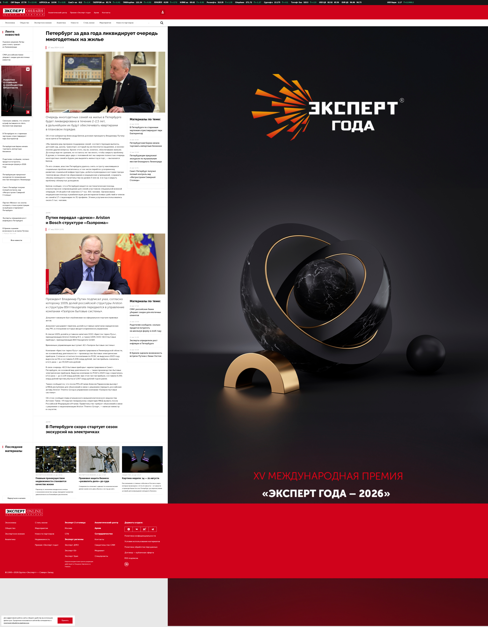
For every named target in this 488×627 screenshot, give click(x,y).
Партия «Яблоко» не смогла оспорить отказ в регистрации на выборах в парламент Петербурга (16, 206)
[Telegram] (153, 529)
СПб (67, 534)
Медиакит (99, 550)
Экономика (10, 23)
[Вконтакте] (137, 529)
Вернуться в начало (16, 498)
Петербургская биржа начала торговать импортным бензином (15, 149)
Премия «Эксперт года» (80, 13)
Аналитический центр (57, 13)
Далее (48, 213)
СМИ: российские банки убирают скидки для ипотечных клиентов (16, 57)
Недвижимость (42, 539)
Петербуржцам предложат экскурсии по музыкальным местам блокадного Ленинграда (16, 177)
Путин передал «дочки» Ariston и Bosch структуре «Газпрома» (78, 220)
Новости (74, 23)
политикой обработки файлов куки (16, 623)
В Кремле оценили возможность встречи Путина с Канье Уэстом (15, 231)
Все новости (16, 240)
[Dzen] (129, 529)
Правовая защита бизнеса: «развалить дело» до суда (94, 480)
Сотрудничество (104, 534)
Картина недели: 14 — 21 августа (140, 478)
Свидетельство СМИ (105, 545)
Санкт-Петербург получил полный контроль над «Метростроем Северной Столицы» (14, 191)
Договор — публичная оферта (139, 552)
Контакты (106, 13)
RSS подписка (131, 558)
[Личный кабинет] (162, 12)
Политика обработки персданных (141, 547)
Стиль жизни (88, 23)
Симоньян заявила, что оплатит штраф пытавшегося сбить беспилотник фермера (16, 123)
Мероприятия (105, 23)
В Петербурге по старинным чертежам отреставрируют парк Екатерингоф (15, 136)
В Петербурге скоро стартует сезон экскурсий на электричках (81, 429)
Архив (96, 13)
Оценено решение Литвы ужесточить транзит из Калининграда (13, 44)
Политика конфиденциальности (140, 536)
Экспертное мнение (43, 23)
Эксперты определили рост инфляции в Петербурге (14, 219)
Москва (68, 528)
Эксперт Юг (70, 550)
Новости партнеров (124, 23)
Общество (24, 23)
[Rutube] (145, 529)
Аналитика (61, 23)
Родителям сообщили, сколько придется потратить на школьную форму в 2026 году (16, 163)
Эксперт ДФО (72, 545)
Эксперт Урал (71, 556)
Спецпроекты (101, 556)
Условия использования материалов (142, 541)
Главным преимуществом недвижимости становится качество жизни (51, 481)
